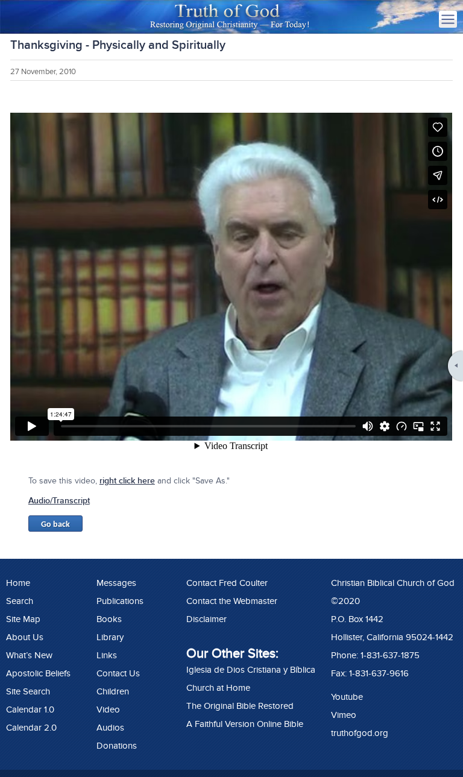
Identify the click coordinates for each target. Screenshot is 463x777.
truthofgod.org (359, 733)
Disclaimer (206, 619)
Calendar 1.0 (30, 709)
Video (108, 709)
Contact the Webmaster (231, 601)
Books (109, 619)
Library (110, 637)
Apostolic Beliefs (38, 673)
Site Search (28, 691)
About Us (24, 637)
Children (112, 691)
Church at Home (218, 687)
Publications (119, 601)
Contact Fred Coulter (227, 582)
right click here (127, 481)
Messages (116, 582)
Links (106, 655)
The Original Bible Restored (240, 705)
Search (19, 601)
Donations (116, 745)
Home (18, 582)
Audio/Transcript (59, 500)
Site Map (23, 619)
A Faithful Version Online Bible (244, 724)
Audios (110, 727)
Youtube (347, 696)
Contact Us (118, 673)
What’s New (29, 655)
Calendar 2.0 (31, 727)
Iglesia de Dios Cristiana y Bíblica (250, 669)
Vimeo (343, 714)
